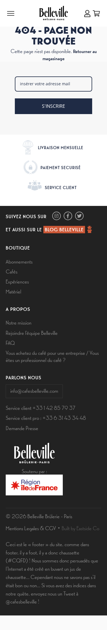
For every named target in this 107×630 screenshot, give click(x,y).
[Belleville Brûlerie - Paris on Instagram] (56, 216)
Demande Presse (22, 428)
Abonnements (19, 261)
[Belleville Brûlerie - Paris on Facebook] (68, 216)
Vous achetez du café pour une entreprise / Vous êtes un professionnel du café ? (52, 356)
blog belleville (64, 229)
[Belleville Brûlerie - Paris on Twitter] (79, 216)
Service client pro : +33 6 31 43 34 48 (46, 418)
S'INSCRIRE (53, 106)
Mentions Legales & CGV (31, 528)
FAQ (10, 343)
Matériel (13, 291)
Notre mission (18, 322)
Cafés (11, 271)
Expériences (17, 281)
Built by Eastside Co (80, 528)
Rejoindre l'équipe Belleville (32, 333)
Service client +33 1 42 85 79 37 (40, 408)
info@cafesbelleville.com (34, 390)
